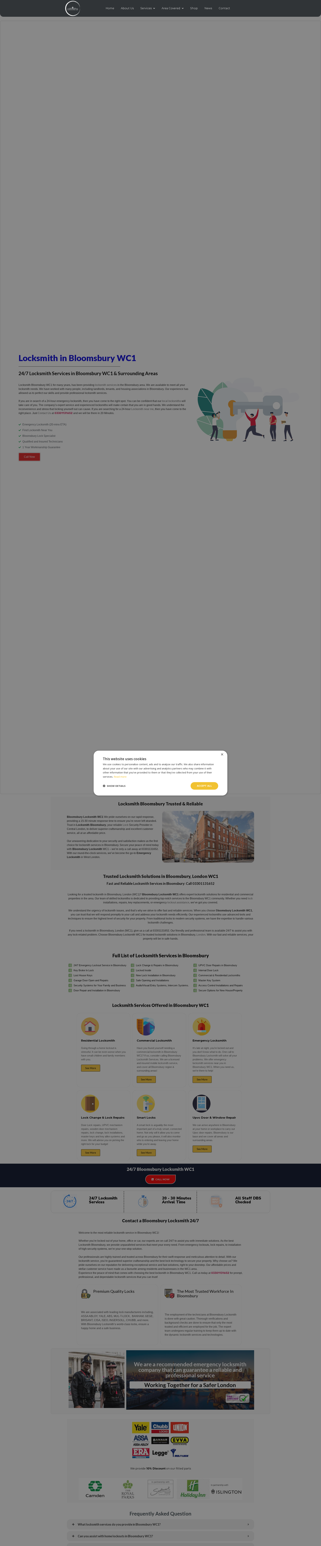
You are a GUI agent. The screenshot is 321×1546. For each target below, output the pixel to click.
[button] (114, 785)
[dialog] (160, 773)
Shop (194, 8)
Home (110, 8)
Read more (120, 776)
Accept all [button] (204, 785)
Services (146, 8)
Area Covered (171, 8)
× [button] (222, 754)
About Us (127, 8)
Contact (224, 8)
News (208, 8)
